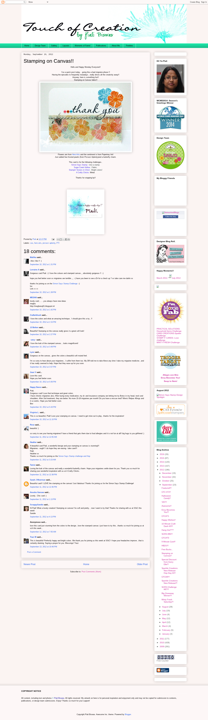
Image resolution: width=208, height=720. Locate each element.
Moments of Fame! (82, 46)
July (164, 610)
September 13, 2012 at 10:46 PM (43, 547)
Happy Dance (35, 387)
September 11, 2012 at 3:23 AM (43, 460)
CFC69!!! (166, 577)
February (166, 630)
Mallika (33, 257)
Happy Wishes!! (169, 520)
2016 (162, 454)
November (167, 477)
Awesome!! (166, 506)
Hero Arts (76, 154)
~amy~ (33, 340)
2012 (162, 470)
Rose (32, 425)
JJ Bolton (34, 327)
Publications (101, 46)
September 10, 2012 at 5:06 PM (43, 382)
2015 (162, 458)
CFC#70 (165, 538)
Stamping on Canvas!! (167, 554)
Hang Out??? (168, 530)
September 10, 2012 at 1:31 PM (43, 264)
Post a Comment (34, 552)
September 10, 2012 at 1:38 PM (43, 292)
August (165, 607)
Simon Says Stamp (79, 165)
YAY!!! (164, 502)
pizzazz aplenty (49, 243)
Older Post (142, 564)
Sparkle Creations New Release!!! (170, 582)
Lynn (32, 352)
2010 (162, 642)
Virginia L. (34, 412)
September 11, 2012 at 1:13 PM (43, 499)
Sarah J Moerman (37, 480)
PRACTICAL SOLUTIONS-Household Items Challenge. (169, 330)
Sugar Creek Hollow (82, 167)
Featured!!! (166, 488)
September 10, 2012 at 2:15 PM (43, 322)
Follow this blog (170, 216)
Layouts (66, 46)
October (166, 481)
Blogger (128, 714)
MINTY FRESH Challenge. (168, 342)
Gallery (54, 46)
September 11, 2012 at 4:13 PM (43, 517)
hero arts (37, 243)
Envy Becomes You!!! (168, 511)
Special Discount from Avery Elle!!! (169, 561)
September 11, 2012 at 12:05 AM (43, 437)
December (167, 473)
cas (31, 243)
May (164, 618)
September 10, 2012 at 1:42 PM (43, 310)
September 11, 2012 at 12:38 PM (43, 475)
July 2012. (176, 278)
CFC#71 (165, 516)
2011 (162, 639)
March (165, 626)
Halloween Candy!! (166, 497)
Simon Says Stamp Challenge (65, 284)
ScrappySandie (36, 505)
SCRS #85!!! (167, 534)
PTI (57, 243)
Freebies (129, 46)
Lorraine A (34, 270)
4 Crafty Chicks (82, 172)
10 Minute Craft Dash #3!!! (168, 525)
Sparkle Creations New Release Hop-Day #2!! (170, 570)
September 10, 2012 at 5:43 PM (43, 407)
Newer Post (29, 564)
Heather (33, 442)
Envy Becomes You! (170, 378)
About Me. (116, 46)
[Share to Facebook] (66, 239)
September (167, 485)
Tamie (32, 465)
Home (26, 46)
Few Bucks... (167, 549)
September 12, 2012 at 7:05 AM (43, 532)
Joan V (33, 372)
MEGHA (33, 297)
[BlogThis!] (60, 239)
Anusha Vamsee (37, 492)
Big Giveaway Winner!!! (168, 594)
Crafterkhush (35, 315)
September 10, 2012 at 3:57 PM (43, 367)
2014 (162, 462)
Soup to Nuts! (170, 381)
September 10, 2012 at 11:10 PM (43, 419)
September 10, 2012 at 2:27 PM (43, 334)
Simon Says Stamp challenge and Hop (74, 456)
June (164, 614)
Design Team (40, 46)
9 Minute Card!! (168, 541)
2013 (162, 466)
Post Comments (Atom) (91, 572)
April (164, 622)
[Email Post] (53, 239)
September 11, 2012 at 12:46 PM (43, 487)
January (166, 634)
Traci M (33, 537)
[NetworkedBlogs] (170, 212)
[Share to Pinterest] (68, 239)
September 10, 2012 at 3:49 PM (43, 347)
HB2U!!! (165, 545)
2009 (162, 646)
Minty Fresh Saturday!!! (167, 600)
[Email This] (58, 239)
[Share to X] (63, 239)
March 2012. (162, 278)
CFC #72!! (166, 492)
